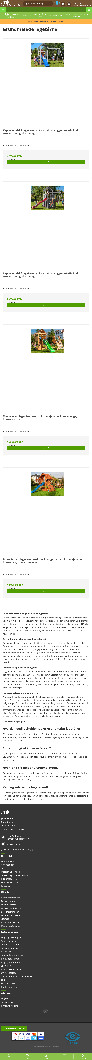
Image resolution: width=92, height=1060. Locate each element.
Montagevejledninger (11, 969)
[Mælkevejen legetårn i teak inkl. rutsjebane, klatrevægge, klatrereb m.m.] (47, 369)
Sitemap (5, 918)
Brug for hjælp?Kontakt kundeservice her (81, 4)
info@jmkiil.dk (13, 844)
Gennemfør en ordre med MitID (16, 976)
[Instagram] (46, 1011)
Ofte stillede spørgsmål (12, 955)
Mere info (46, 162)
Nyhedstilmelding (9, 1005)
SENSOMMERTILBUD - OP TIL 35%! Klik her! (46, 21)
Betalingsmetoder (10, 911)
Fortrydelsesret (8, 904)
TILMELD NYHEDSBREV (14, 1028)
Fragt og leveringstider (12, 937)
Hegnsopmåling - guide (40, 15)
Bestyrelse (6, 951)
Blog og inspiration (10, 962)
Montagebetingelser (11, 926)
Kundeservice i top (10, 882)
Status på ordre (8, 941)
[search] (26, 3)
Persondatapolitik (10, 901)
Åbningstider (7, 864)
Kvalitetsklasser (8, 983)
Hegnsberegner (56, 15)
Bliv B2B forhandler (10, 922)
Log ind (4, 998)
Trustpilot (26, 15)
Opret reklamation (10, 944)
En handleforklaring (10, 915)
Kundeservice (7, 861)
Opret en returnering (11, 948)
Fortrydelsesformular (11, 908)
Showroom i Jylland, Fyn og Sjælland (76, 15)
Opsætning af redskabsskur (14, 875)
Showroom (6, 965)
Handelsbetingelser (10, 897)
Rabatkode (6, 886)
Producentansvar (9, 987)
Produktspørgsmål (10, 958)
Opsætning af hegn (10, 871)
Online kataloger (9, 972)
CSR (3, 980)
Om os (4, 868)
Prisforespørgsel (9, 878)
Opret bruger (7, 1002)
